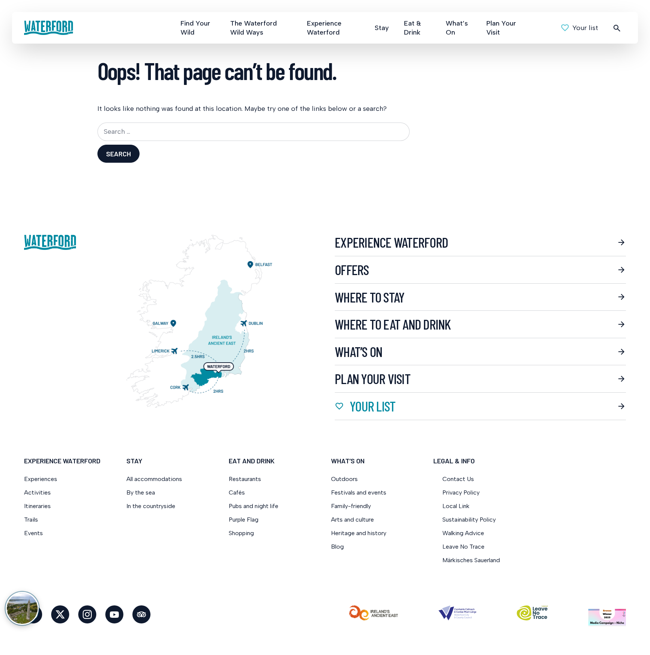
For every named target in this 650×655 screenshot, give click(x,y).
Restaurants (245, 479)
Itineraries (37, 506)
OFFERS (352, 269)
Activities (37, 492)
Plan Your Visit (501, 27)
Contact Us (458, 479)
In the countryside (150, 506)
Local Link (455, 506)
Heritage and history (358, 533)
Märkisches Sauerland (471, 560)
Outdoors (344, 479)
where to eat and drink (393, 324)
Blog (337, 546)
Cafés (237, 492)
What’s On (457, 27)
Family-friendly (351, 506)
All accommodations (154, 479)
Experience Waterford (324, 27)
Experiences (40, 479)
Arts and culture (352, 519)
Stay (382, 28)
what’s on (358, 351)
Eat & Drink (412, 27)
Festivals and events (358, 492)
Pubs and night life (253, 506)
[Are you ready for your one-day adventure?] (22, 608)
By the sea (140, 492)
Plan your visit (372, 378)
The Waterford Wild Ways (253, 27)
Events (33, 533)
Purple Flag (243, 519)
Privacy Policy (461, 492)
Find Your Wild (195, 27)
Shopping (242, 533)
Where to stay (369, 297)
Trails (31, 519)
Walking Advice (463, 533)
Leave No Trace (463, 546)
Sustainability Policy (469, 519)
